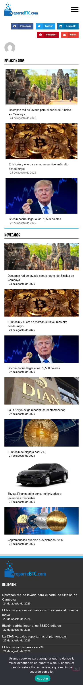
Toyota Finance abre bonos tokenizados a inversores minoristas (34, 496)
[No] (76, 669)
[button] (75, 9)
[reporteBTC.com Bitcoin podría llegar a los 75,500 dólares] (41, 196)
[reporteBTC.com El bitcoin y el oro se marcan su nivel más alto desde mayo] (41, 141)
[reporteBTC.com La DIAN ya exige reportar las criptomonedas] (41, 391)
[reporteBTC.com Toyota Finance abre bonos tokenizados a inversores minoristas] (41, 474)
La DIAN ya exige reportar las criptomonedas (36, 410)
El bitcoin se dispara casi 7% (26, 452)
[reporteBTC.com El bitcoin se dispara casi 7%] (41, 433)
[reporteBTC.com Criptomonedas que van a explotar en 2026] (41, 521)
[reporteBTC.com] (20, 9)
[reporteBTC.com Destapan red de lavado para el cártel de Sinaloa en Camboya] (41, 86)
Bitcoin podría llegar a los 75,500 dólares (35, 219)
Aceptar (42, 678)
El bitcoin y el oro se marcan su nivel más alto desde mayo (38, 166)
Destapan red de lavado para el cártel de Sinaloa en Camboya (40, 112)
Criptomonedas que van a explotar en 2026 (35, 540)
